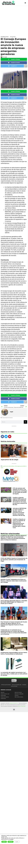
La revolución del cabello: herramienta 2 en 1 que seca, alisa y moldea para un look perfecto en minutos (14, 674)
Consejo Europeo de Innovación (7, 417)
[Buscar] (25, 422)
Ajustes (16, 841)
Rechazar (10, 841)
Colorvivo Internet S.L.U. (14, 703)
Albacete (2, 692)
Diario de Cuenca (18, 692)
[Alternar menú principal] (25, 2)
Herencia (16, 695)
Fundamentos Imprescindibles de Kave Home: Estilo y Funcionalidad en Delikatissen (14, 653)
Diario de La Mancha (19, 693)
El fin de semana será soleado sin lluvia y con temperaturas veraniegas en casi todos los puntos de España (20, 491)
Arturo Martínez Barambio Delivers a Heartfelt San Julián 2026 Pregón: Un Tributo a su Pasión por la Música (14, 602)
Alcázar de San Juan (5, 693)
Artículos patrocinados (6, 684)
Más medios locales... (19, 696)
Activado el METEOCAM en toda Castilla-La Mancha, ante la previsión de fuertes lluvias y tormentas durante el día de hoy (19, 512)
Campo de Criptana (5, 696)
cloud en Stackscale (21, 706)
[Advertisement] (14, 20)
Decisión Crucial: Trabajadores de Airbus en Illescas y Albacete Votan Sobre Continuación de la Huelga (14, 581)
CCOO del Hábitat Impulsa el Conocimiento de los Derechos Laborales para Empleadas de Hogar (14, 560)
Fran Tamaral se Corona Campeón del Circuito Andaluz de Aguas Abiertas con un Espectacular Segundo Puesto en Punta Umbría (14, 624)
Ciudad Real (3, 698)
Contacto (24, 684)
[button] (14, 709)
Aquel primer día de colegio (9, 459)
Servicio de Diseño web (16, 684)
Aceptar (4, 841)
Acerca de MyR (14, 686)
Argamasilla (3, 695)
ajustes (11, 839)
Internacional (5, 36)
